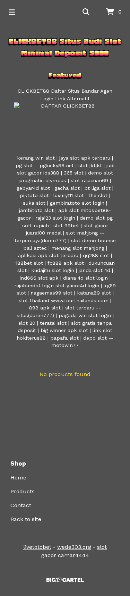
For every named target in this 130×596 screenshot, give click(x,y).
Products (22, 491)
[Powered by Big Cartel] (65, 580)
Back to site (25, 519)
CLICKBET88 (33, 91)
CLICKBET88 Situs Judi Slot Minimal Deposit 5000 (65, 47)
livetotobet (37, 547)
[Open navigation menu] (12, 12)
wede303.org (74, 547)
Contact (20, 505)
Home (18, 477)
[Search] (86, 12)
